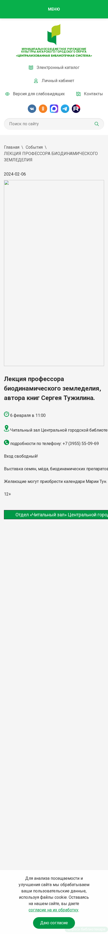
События (34, 147)
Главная (11, 147)
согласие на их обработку (53, 909)
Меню (54, 9)
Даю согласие (54, 922)
